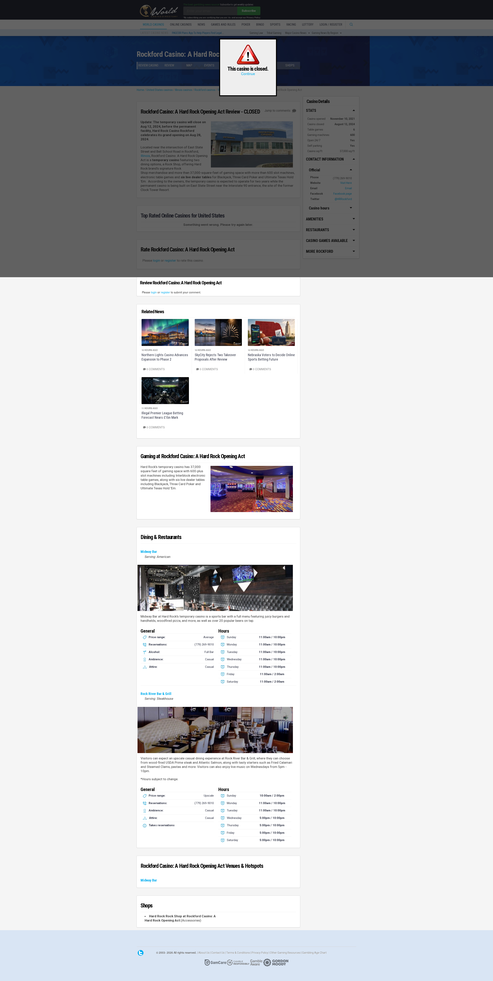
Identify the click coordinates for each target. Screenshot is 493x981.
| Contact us (217, 952)
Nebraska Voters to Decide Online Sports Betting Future (271, 357)
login (154, 292)
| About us (203, 952)
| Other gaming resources (285, 952)
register (165, 292)
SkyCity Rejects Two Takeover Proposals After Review (215, 357)
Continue (248, 73)
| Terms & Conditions (238, 952)
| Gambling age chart (314, 952)
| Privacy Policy (260, 952)
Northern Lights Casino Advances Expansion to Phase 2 (165, 357)
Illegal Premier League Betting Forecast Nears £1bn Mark (162, 415)
